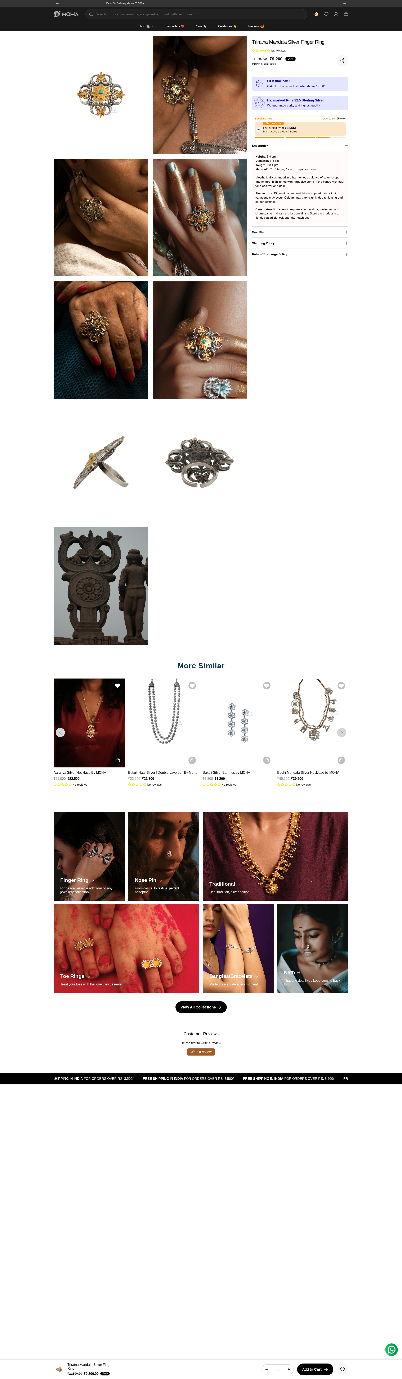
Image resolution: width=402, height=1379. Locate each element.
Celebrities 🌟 (227, 26)
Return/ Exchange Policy (269, 254)
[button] (261, 51)
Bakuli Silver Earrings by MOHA (152, 772)
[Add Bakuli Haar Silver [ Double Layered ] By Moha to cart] (117, 760)
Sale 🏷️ (201, 26)
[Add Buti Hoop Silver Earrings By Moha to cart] (341, 760)
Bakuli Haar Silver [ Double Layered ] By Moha (88, 772)
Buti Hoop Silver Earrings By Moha (303, 772)
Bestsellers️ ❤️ (175, 26)
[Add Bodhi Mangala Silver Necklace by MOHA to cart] (267, 760)
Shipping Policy (263, 243)
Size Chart (259, 231)
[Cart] (346, 14)
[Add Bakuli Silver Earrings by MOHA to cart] (192, 760)
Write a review (201, 1052)
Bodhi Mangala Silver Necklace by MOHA (234, 772)
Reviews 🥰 (256, 26)
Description (260, 145)
